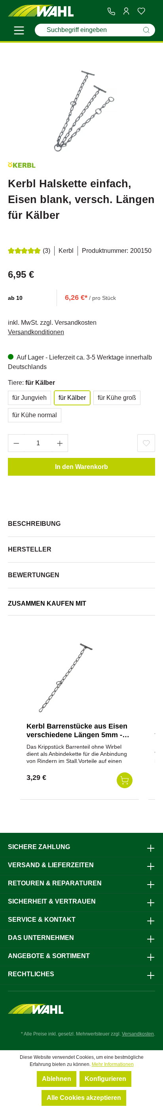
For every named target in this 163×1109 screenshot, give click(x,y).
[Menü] (19, 31)
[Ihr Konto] (126, 11)
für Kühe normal (34, 415)
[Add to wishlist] (146, 443)
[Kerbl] (22, 166)
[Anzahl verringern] (16, 443)
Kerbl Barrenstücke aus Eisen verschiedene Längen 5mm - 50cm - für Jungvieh (77, 734)
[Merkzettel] (141, 11)
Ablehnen (56, 1078)
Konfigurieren (105, 1078)
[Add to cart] (125, 780)
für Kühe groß (117, 397)
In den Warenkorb (81, 466)
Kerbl (66, 250)
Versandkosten (138, 1034)
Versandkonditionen (36, 332)
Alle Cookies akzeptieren (84, 1097)
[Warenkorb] (152, 11)
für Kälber (72, 397)
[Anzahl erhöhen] (60, 443)
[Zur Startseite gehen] (41, 11)
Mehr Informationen (113, 1064)
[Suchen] (146, 30)
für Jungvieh (29, 397)
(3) (46, 250)
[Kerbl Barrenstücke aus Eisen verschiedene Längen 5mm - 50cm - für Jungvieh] (66, 676)
